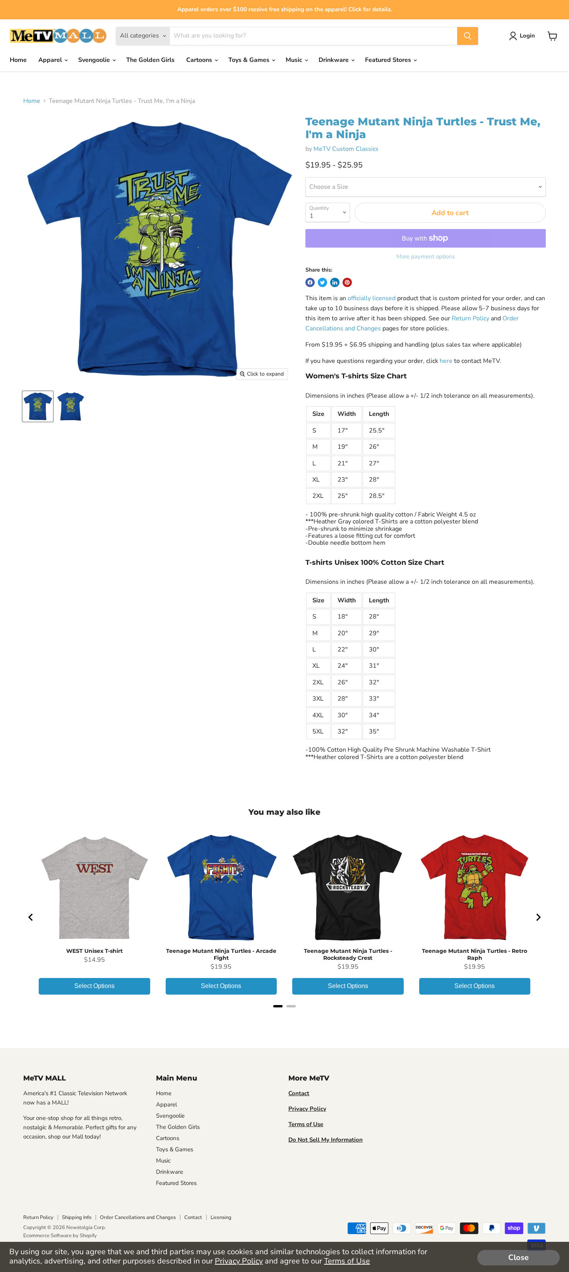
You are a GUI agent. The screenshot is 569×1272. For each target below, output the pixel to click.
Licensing (221, 1217)
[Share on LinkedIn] (334, 282)
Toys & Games (249, 60)
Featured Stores (389, 60)
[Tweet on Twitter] (322, 282)
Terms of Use (347, 1261)
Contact (193, 1217)
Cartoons (200, 60)
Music (295, 60)
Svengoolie (94, 60)
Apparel (50, 60)
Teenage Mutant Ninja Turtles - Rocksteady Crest (348, 954)
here (446, 361)
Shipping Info (76, 1217)
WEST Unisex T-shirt (94, 950)
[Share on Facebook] (310, 282)
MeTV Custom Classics (346, 149)
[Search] (467, 36)
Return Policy (470, 318)
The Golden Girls (150, 60)
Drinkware (334, 60)
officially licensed (372, 298)
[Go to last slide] (31, 917)
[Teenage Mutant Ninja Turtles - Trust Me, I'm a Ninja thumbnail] (37, 406)
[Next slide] (538, 917)
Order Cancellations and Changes (138, 1217)
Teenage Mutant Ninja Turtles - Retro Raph (474, 954)
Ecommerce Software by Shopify (60, 1235)
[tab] (278, 1006)
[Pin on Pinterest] (347, 282)
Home (18, 60)
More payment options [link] (425, 256)
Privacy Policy (239, 1261)
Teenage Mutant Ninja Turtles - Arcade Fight (221, 954)
